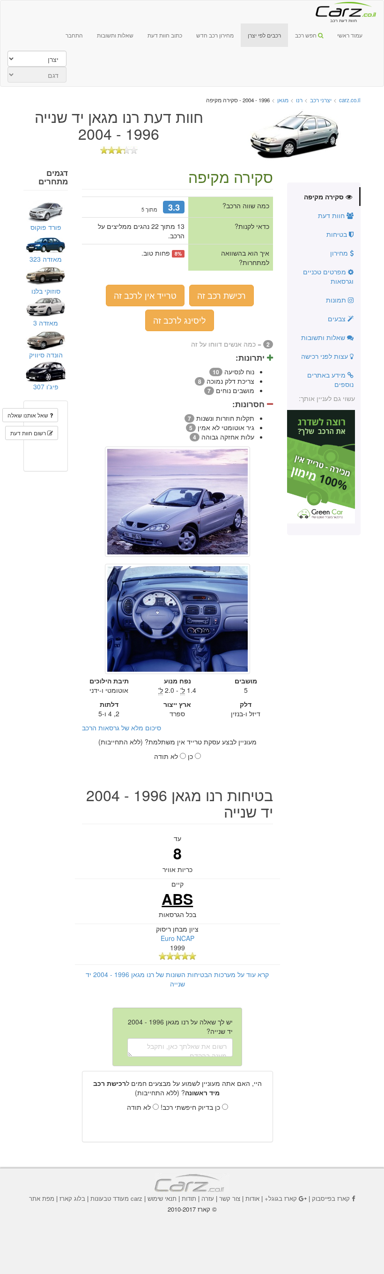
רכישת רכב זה (221, 295)
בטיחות (337, 234)
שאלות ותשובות (115, 35)
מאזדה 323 (46, 259)
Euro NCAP (177, 938)
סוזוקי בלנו (45, 291)
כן (191, 756)
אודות (252, 1198)
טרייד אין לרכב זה (145, 295)
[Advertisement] (192, 1232)
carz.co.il (350, 100)
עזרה (207, 1198)
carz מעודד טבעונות (116, 1198)
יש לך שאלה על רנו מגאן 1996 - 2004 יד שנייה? (180, 1026)
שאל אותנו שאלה (28, 415)
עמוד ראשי (349, 35)
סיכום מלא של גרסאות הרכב (121, 727)
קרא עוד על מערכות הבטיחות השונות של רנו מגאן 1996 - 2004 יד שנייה (177, 979)
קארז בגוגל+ (281, 1198)
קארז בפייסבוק (331, 1198)
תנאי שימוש (162, 1198)
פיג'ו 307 (46, 386)
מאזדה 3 (45, 322)
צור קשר (229, 1198)
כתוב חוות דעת (165, 35)
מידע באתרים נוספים (330, 379)
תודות (189, 1198)
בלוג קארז (72, 1198)
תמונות (337, 299)
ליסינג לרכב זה (179, 320)
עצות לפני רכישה (325, 356)
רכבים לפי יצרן (264, 35)
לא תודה (167, 756)
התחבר (74, 35)
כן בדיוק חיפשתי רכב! (191, 1107)
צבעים (337, 318)
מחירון (340, 253)
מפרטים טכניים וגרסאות (328, 276)
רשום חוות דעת (28, 433)
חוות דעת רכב (343, 8)
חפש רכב (306, 35)
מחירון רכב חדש (215, 35)
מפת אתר (41, 1198)
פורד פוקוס (45, 227)
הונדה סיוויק (46, 354)
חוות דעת (332, 215)
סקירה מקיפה (325, 196)
